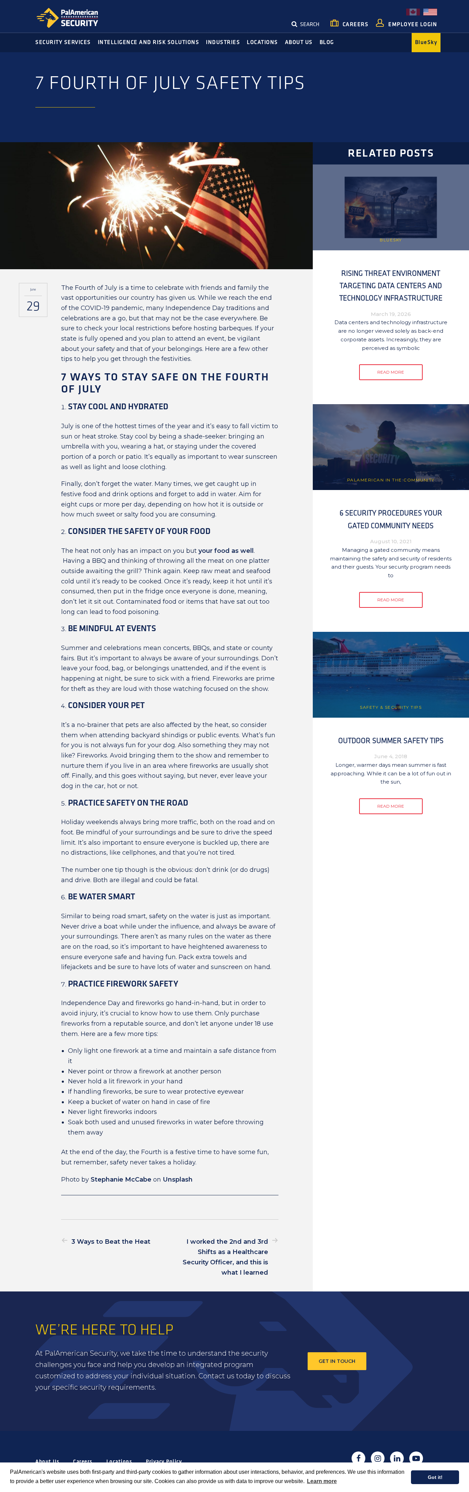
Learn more (322, 1481)
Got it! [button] (435, 1477)
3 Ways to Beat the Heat (110, 1241)
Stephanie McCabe (121, 1179)
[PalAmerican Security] (73, 18)
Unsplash (178, 1179)
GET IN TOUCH (337, 1361)
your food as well (226, 551)
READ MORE (390, 372)
